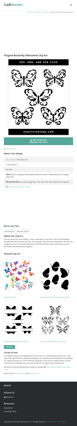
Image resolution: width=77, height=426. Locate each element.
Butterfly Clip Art (10, 297)
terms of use (33, 373)
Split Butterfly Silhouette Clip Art (16, 341)
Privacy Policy (61, 422)
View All (9, 347)
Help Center (8, 408)
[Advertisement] (38, 35)
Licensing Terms (10, 411)
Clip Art (45, 12)
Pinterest (9, 397)
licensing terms (19, 373)
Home (29, 12)
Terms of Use (11, 149)
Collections (37, 12)
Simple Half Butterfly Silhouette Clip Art (55, 297)
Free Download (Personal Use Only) (38, 141)
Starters (13, 4)
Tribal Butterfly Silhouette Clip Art (53, 341)
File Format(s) (11, 160)
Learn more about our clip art (19, 187)
